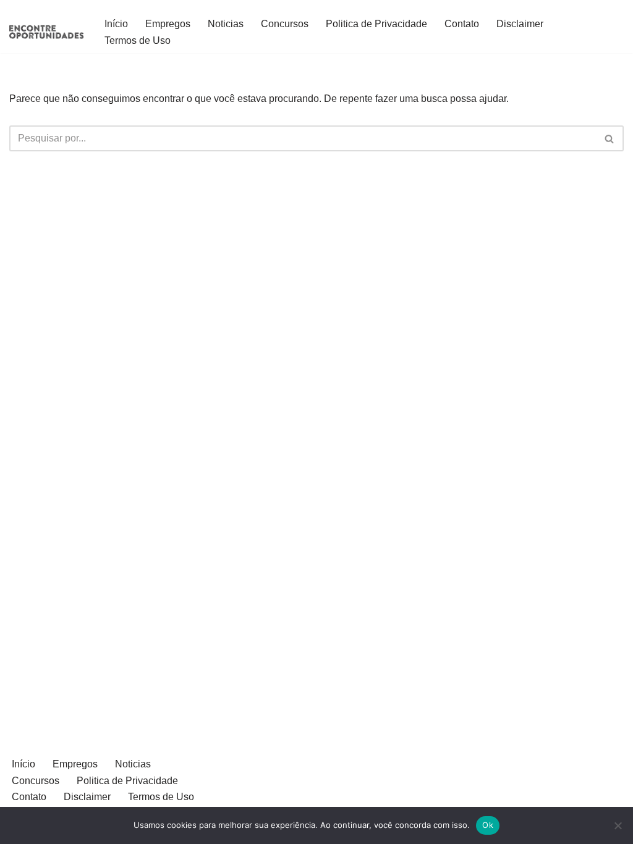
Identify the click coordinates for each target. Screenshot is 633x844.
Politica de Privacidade (376, 24)
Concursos (284, 24)
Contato (461, 24)
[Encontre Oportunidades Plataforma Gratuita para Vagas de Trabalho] (46, 31)
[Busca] (610, 138)
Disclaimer (519, 24)
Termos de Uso (137, 40)
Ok (487, 825)
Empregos (167, 24)
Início (116, 24)
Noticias (226, 24)
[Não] (617, 825)
